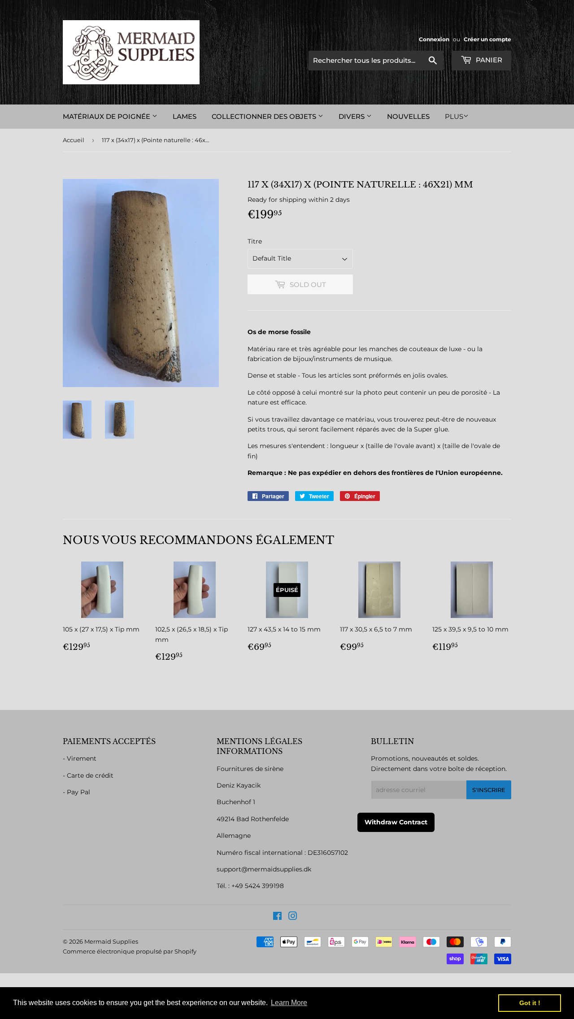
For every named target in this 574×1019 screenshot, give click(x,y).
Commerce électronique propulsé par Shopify (129, 951)
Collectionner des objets (265, 116)
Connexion (434, 39)
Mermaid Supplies (111, 941)
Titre (255, 241)
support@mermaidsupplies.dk (264, 869)
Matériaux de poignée (107, 116)
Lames (184, 116)
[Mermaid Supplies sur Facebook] (277, 917)
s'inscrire (488, 789)
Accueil (73, 140)
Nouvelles (408, 116)
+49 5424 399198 (257, 886)
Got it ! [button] (529, 1002)
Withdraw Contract (396, 822)
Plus (454, 116)
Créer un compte (487, 39)
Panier (488, 60)
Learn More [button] (289, 1002)
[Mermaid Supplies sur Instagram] (292, 917)
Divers (352, 116)
